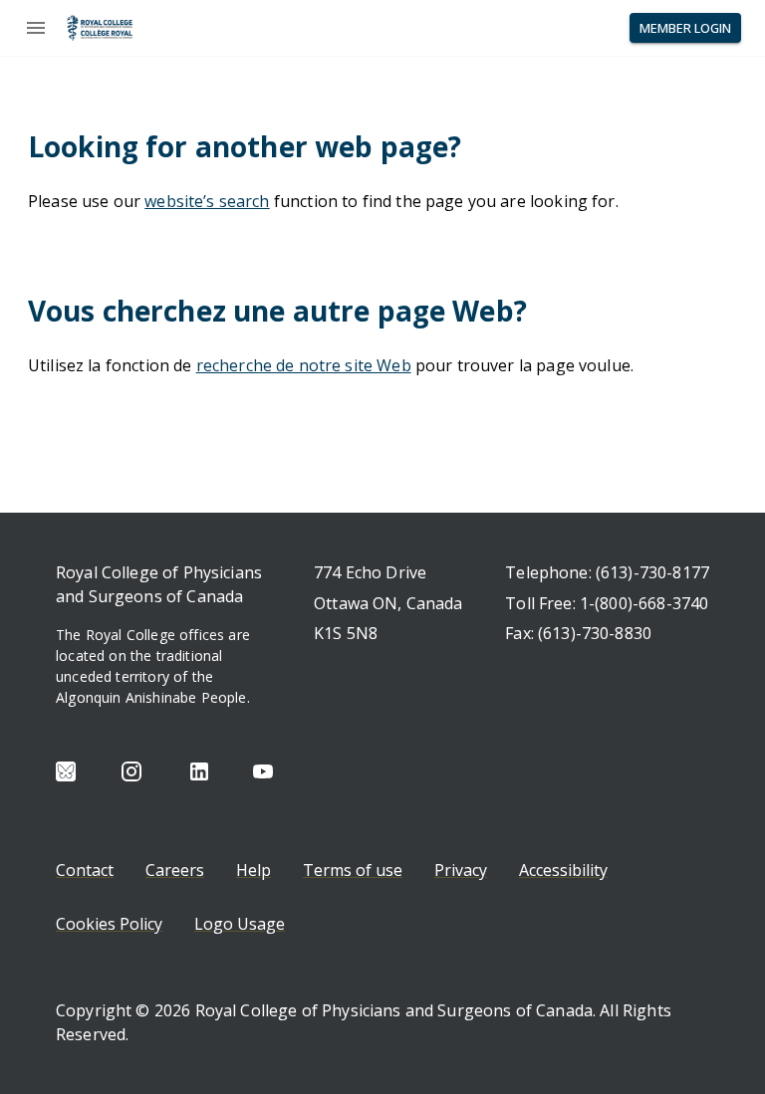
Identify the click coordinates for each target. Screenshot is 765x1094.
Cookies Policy (109, 924)
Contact (85, 870)
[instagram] (131, 771)
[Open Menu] (36, 28)
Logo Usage (239, 924)
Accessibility (563, 870)
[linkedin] (199, 771)
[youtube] (263, 771)
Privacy (460, 870)
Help (253, 870)
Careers (174, 870)
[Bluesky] (66, 771)
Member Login (685, 28)
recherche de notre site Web (303, 365)
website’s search (206, 201)
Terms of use (352, 870)
